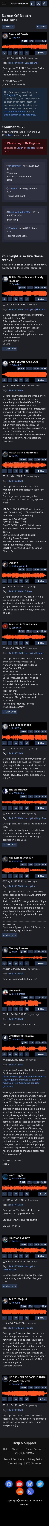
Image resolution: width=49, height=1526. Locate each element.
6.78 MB (19, 309)
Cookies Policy (15, 1463)
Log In (20, 147)
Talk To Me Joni (18, 1299)
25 (45, 287)
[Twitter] (40, 1484)
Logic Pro (41, 818)
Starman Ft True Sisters (23, 624)
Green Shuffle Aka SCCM (23, 361)
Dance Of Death (18, 34)
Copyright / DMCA (24, 1453)
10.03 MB (19, 1327)
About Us (17, 1449)
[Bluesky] (29, 1484)
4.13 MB (19, 390)
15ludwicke (17, 1039)
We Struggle (16, 1175)
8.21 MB (19, 653)
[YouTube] (19, 1484)
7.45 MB (19, 1204)
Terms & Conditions (14, 1459)
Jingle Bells (15, 990)
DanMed (16, 284)
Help (5, 1449)
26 (45, 569)
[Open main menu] (4, 3)
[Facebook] (9, 1484)
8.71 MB (19, 753)
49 (45, 368)
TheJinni (16, 37)
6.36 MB (19, 973)
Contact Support (33, 1449)
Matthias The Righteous (23, 452)
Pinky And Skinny (19, 1237)
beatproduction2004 (19, 212)
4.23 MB (19, 591)
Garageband (30, 62)
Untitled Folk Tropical (21, 1036)
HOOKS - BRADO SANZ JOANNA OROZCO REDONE (27, 1378)
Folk (11, 62)
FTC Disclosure (33, 1463)
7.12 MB (19, 1064)
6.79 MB (19, 1266)
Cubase (28, 591)
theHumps (17, 1241)
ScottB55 (16, 728)
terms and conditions (15, 111)
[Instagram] (30, 1491)
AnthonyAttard (19, 566)
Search (43, 26)
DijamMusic (15, 165)
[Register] (38, 3)
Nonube (16, 1302)
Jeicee (14, 951)
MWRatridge (18, 793)
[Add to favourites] (21, 52)
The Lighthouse (18, 789)
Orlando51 (17, 365)
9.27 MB (19, 886)
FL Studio (40, 309)
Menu (9, 26)
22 (45, 1182)
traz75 (15, 455)
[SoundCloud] (20, 1491)
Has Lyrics (29, 309)
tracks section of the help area (19, 114)
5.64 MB (19, 481)
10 (45, 1244)
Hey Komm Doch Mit (21, 857)
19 (45, 631)
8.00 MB (19, 62)
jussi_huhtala (18, 993)
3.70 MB (19, 1410)
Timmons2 (17, 1384)
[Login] (32, 3)
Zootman (16, 627)
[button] (44, 3)
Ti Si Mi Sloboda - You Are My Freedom (26, 279)
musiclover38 (18, 1178)
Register (31, 147)
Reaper (39, 653)
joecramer (17, 860)
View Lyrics (10, 348)
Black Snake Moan (20, 724)
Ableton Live (10, 1269)
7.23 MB (19, 818)
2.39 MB (19, 1019)
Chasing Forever (18, 948)
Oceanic (13, 562)
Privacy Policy (35, 1459)
